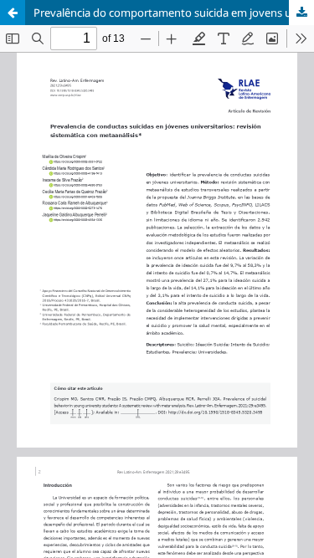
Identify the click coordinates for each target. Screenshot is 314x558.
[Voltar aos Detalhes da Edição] (12, 12)
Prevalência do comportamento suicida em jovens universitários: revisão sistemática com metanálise (173, 12)
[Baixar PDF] (301, 12)
